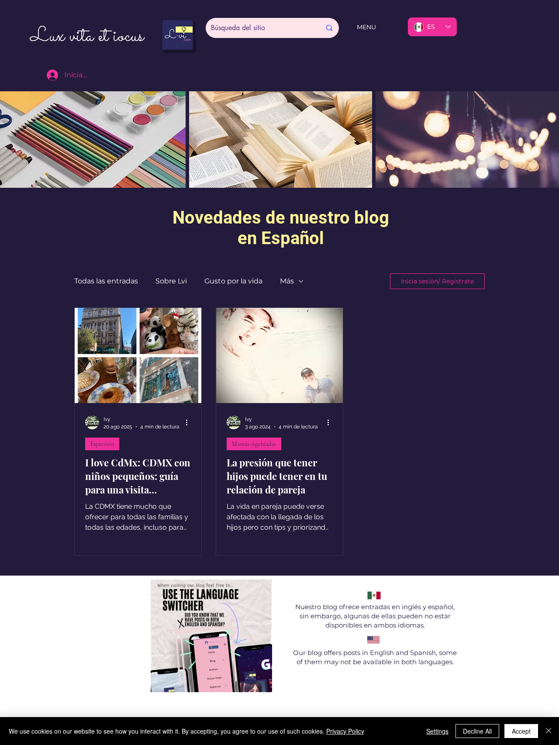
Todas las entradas (106, 281)
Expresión (102, 444)
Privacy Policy (345, 731)
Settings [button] (437, 731)
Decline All (477, 731)
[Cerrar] (548, 731)
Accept (521, 731)
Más (287, 281)
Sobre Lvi (171, 281)
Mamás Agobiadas (254, 444)
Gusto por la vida (233, 281)
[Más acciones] (189, 422)
